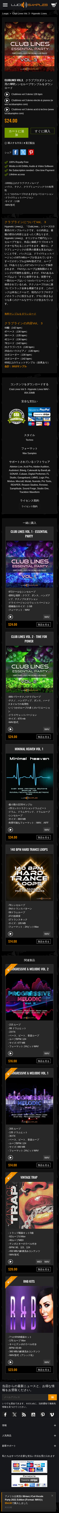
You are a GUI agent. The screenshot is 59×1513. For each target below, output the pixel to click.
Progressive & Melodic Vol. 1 (29, 1073)
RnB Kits (29, 1281)
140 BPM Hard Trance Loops (29, 849)
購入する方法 (14, 143)
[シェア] (15, 152)
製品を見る (43, 624)
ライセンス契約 (29, 506)
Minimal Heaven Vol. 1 (29, 749)
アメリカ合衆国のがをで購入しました (24, 1499)
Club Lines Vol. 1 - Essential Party (29, 533)
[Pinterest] (31, 152)
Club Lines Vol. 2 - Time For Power (29, 638)
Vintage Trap (29, 1177)
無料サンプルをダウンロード (20, 314)
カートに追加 (16, 133)
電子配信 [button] (29, 143)
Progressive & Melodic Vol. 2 (29, 969)
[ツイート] (23, 152)
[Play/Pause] (10, 617)
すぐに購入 (42, 131)
